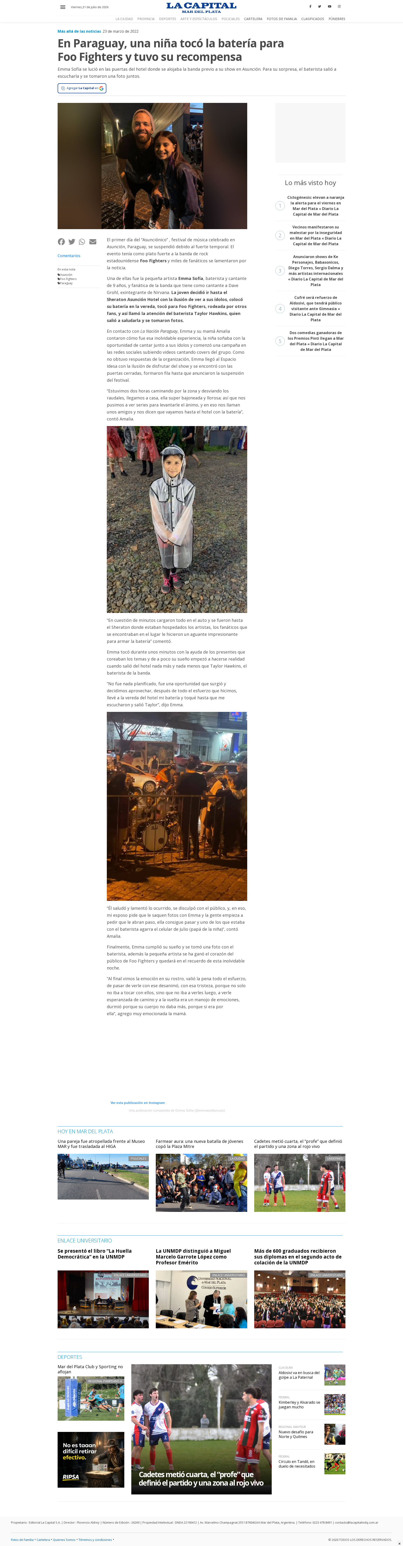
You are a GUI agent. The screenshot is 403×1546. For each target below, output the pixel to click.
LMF (141, 1468)
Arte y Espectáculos (199, 19)
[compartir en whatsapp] (84, 241)
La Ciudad (124, 19)
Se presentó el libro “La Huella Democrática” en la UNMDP (95, 1254)
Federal (284, 1397)
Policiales (231, 19)
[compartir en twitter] (73, 241)
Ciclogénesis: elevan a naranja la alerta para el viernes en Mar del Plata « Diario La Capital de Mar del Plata (311, 206)
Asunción (66, 275)
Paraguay (66, 283)
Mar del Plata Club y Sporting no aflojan (90, 1369)
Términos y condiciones (95, 1540)
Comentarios (69, 255)
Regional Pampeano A (105, 1381)
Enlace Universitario (130, 1275)
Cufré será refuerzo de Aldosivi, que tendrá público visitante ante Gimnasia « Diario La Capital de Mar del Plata (310, 308)
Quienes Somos (64, 1540)
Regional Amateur (292, 1427)
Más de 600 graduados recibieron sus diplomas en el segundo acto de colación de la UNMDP (298, 1257)
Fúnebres (337, 19)
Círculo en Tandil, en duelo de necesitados (297, 1464)
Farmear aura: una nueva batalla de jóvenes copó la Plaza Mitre (199, 1143)
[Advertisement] (310, 132)
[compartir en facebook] (63, 241)
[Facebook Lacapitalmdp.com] (311, 6)
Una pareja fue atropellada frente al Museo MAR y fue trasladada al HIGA (101, 1143)
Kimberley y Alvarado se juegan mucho (299, 1404)
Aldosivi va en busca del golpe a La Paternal (299, 1375)
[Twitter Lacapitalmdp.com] (319, 6)
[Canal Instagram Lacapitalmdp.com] (339, 6)
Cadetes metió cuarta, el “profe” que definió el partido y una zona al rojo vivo (298, 1143)
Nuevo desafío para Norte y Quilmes (296, 1434)
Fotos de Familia (282, 19)
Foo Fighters (68, 279)
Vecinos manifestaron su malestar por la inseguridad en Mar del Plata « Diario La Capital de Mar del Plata (310, 235)
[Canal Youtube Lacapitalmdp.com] (329, 6)
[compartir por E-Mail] (94, 241)
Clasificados (312, 19)
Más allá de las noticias (79, 31)
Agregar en (82, 88)
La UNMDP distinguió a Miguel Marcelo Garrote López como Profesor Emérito (193, 1257)
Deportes (167, 19)
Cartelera (253, 19)
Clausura (286, 1368)
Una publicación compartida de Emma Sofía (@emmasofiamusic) (177, 1110)
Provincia (146, 19)
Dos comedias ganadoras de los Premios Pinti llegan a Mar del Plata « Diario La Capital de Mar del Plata (311, 341)
